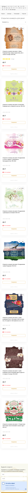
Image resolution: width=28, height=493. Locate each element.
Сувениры (9, 13)
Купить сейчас (14, 73)
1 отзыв (12, 59)
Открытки (24, 13)
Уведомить (14, 69)
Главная (3, 13)
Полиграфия (16, 13)
